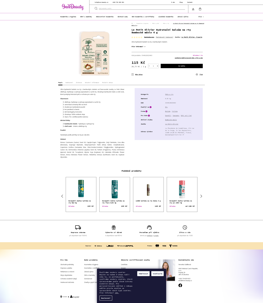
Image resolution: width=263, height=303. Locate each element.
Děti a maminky (89, 275)
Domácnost (88, 279)
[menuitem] (68, 16)
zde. (117, 293)
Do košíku (181, 66)
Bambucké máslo (171, 120)
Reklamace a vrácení (67, 272)
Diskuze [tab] (79, 82)
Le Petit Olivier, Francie (191, 37)
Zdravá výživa (88, 272)
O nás (173, 2)
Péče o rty (169, 94)
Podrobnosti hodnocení (164, 37)
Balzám (167, 111)
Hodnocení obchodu (67, 282)
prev (62, 196)
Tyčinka (175, 111)
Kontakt (189, 2)
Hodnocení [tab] (69, 82)
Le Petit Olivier (171, 124)
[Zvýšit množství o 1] (157, 66)
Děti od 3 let (186, 115)
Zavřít (143, 73)
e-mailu (156, 236)
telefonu (149, 236)
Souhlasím (157, 274)
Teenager (176, 115)
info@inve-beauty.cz (101, 2)
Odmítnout (143, 274)
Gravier (123, 268)
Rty (166, 107)
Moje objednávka (66, 275)
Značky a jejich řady (91, 282)
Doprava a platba (66, 268)
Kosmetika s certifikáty (91, 268)
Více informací (137, 46)
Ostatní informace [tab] (92, 82)
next (201, 196)
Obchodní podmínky (67, 264)
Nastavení (105, 298)
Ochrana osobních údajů (68, 279)
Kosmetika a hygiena (91, 264)
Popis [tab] (60, 82)
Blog (181, 2)
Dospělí (168, 115)
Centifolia (124, 264)
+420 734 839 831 (118, 2)
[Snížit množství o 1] (149, 66)
